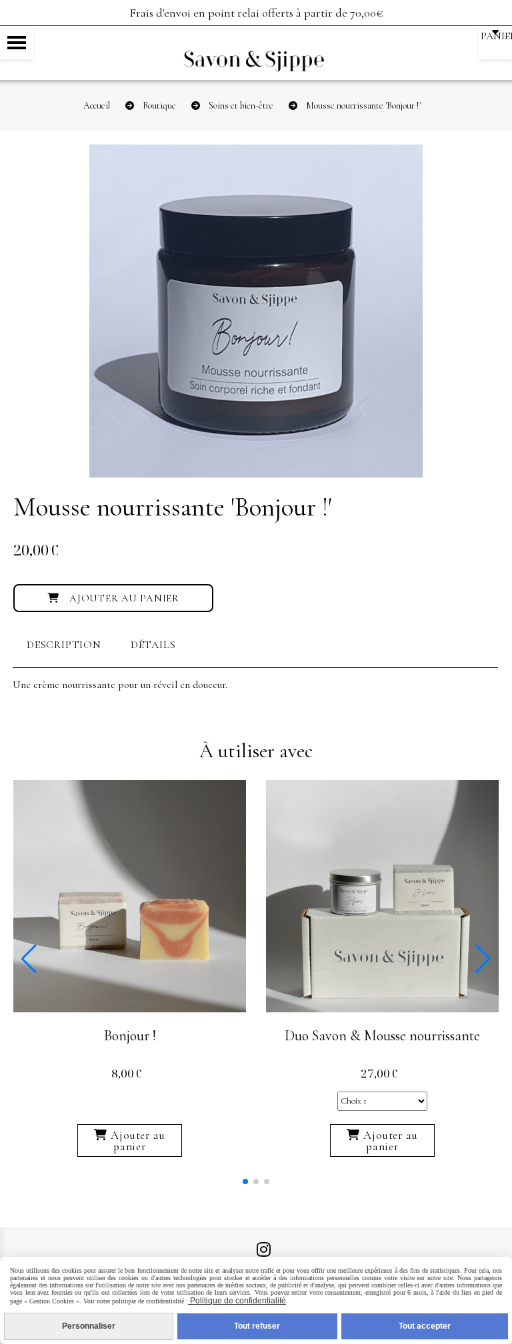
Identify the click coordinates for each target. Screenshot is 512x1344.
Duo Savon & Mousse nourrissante (382, 1035)
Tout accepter (425, 1326)
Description (64, 644)
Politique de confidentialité (237, 1300)
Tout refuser (257, 1326)
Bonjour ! (130, 1035)
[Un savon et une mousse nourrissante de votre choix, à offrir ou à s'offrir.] (382, 894)
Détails (153, 644)
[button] (245, 1181)
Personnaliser (88, 1326)
